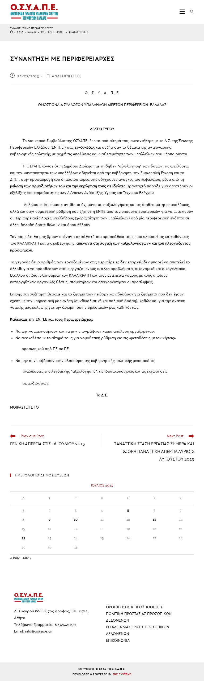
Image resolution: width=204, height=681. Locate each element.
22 (23, 538)
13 (154, 519)
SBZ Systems (122, 674)
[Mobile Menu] (183, 12)
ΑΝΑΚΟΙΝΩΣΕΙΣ (78, 32)
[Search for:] (190, 12)
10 (76, 519)
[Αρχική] (11, 32)
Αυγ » (27, 558)
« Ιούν (15, 558)
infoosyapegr (38, 631)
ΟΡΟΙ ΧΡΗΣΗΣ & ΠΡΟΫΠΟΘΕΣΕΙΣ (134, 607)
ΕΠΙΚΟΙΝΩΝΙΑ (118, 640)
